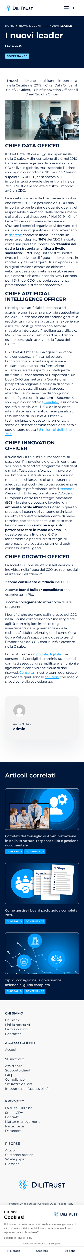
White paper (15, 1159)
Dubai (53, 1203)
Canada (43, 1203)
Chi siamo (13, 1020)
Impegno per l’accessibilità (27, 1089)
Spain (62, 1203)
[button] (76, 8)
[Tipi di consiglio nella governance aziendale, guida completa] (42, 953)
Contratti (12, 1117)
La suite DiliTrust (18, 1108)
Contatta (26, 673)
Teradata (51, 402)
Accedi (10, 1050)
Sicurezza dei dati (19, 1084)
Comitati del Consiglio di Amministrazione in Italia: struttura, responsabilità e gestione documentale (41, 840)
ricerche (15, 235)
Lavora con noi (16, 1029)
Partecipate (14, 1126)
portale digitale (48, 654)
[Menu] (66, 8)
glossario (14, 851)
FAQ (8, 1075)
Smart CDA (14, 1113)
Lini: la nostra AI (17, 1025)
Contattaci (13, 1034)
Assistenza (13, 1066)
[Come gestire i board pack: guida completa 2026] (42, 883)
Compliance (15, 1079)
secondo (67, 489)
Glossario (12, 1164)
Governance (17, 56)
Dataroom (13, 1131)
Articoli (10, 1150)
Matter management (22, 1122)
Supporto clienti (18, 1070)
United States (28, 1203)
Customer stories (19, 1155)
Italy (70, 1203)
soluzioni (52, 677)
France (13, 1203)
